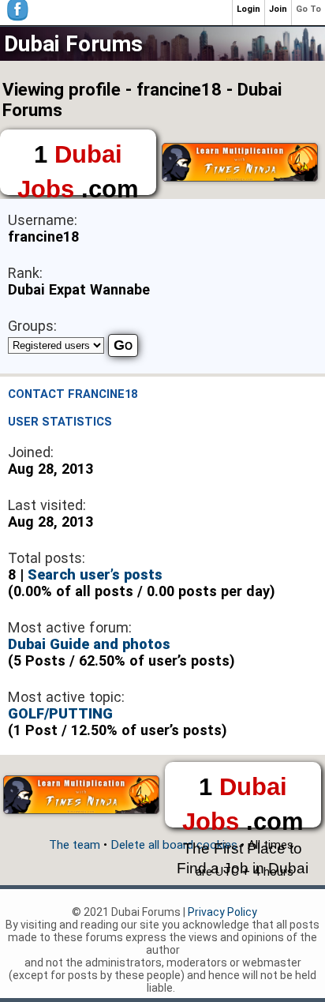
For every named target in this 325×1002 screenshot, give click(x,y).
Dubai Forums (73, 44)
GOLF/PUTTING (60, 713)
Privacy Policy (222, 912)
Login (248, 9)
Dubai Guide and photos (89, 644)
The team (74, 845)
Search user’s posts (95, 574)
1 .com (78, 167)
